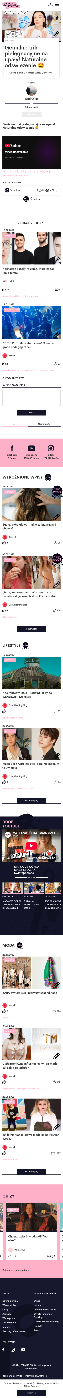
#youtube (7, 296)
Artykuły (6, 1313)
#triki (5, 171)
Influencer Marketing (45, 1309)
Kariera (38, 1305)
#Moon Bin (8, 788)
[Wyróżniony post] (48, 478)
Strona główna (10, 1300)
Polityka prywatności (36, 1375)
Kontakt (38, 1326)
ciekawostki (12, 309)
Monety (6, 1326)
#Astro (19, 788)
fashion (9, 960)
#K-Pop (29, 788)
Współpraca (8, 1318)
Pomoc (37, 1330)
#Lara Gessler (9, 617)
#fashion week (10, 1159)
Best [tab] (15, 423)
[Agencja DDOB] (50, 5)
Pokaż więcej (31, 628)
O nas (37, 1300)
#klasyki (18, 296)
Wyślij (31, 412)
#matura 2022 (46, 370)
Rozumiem (31, 1393)
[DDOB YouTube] (23, 1351)
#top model (8, 1088)
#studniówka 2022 (28, 370)
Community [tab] (44, 423)
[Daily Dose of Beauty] (11, 6)
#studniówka (9, 370)
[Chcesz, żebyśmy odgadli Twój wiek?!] (31, 1217)
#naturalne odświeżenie (15, 175)
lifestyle (10, 235)
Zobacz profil (31, 107)
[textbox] (31, 398)
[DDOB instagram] (13, 1351)
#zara (5, 1017)
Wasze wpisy (9, 1305)
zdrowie (10, 492)
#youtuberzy (31, 296)
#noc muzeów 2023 (12, 717)
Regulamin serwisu (12, 1375)
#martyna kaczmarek (27, 1088)
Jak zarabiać (9, 1322)
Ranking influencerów (14, 1331)
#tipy (23, 171)
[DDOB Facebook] (3, 1351)
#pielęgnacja (44, 171)
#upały (31, 171)
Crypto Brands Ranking (46, 1321)
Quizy (5, 1309)
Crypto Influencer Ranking (43, 1315)
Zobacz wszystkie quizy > (15, 1270)
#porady (14, 171)
